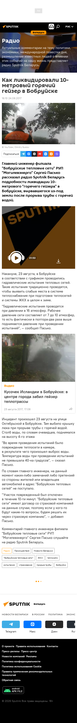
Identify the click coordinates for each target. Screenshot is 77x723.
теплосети (52, 557)
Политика (55, 614)
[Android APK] (13, 690)
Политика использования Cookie (21, 666)
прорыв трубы (44, 564)
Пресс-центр (29, 651)
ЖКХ (40, 557)
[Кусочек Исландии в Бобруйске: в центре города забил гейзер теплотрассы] (38, 358)
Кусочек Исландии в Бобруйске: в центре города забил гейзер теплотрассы (36, 396)
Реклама (31, 656)
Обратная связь (11, 680)
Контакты (52, 646)
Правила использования (30, 646)
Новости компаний (13, 656)
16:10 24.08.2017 (11, 98)
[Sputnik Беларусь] (11, 28)
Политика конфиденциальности (21, 661)
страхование (25, 564)
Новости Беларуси (43, 550)
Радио (7, 550)
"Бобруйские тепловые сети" (18, 557)
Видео (9, 385)
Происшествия (21, 550)
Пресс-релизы (11, 651)
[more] (71, 409)
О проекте (8, 646)
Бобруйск (61, 564)
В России (38, 614)
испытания (9, 564)
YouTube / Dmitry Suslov (16, 147)
